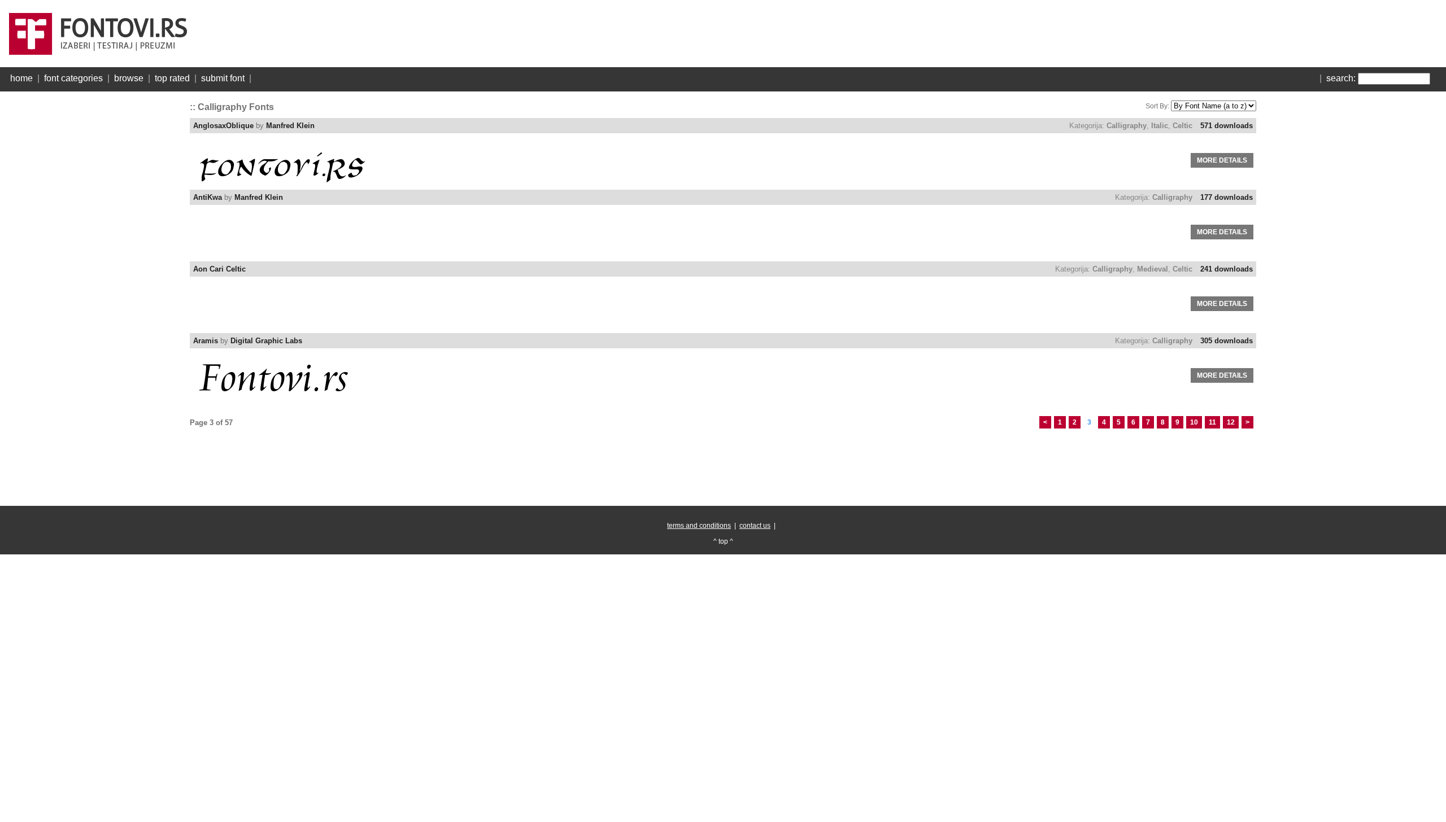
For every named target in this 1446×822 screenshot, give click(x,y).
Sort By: (1157, 106)
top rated (172, 78)
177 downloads (1226, 197)
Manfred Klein (290, 125)
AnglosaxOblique (223, 125)
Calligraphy (1127, 125)
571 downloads (1226, 125)
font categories (73, 78)
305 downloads (1226, 340)
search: (1341, 78)
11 (1212, 422)
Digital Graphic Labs (266, 340)
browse (128, 78)
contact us (754, 526)
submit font (223, 78)
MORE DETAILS (1222, 160)
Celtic (1182, 125)
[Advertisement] (93, 265)
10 (1194, 422)
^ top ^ (723, 541)
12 (1231, 422)
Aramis (205, 340)
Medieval (1152, 269)
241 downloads (1226, 269)
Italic (1159, 125)
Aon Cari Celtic (219, 269)
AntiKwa (207, 197)
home (21, 78)
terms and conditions (699, 526)
